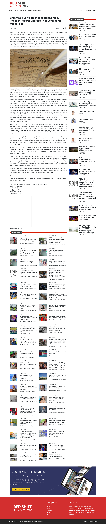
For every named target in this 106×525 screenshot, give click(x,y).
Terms (85, 521)
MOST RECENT (19, 11)
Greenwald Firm (62, 126)
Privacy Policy (93, 521)
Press (48, 508)
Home (48, 506)
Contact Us (49, 513)
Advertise (50, 510)
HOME (11, 11)
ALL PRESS (28, 11)
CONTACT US (37, 11)
